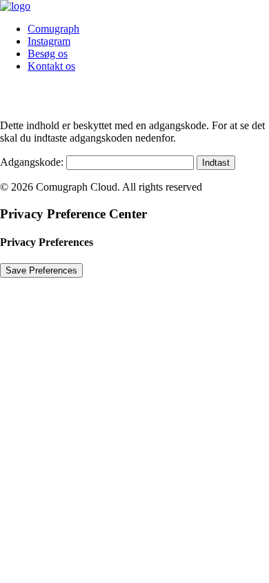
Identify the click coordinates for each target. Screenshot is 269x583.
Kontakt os (51, 66)
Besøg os (48, 53)
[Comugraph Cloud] (134, 6)
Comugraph (53, 29)
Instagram (49, 41)
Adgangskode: (33, 162)
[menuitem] (148, 29)
